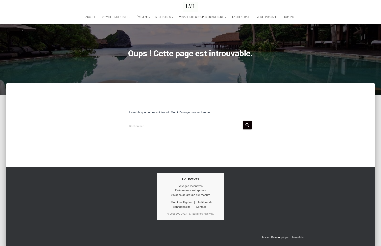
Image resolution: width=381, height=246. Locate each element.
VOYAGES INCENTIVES (115, 17)
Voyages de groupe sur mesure (190, 194)
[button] (130, 17)
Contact (289, 17)
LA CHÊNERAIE (241, 17)
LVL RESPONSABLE (267, 17)
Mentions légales (181, 202)
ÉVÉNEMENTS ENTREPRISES (154, 17)
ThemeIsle (297, 237)
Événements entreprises (190, 190)
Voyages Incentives (190, 185)
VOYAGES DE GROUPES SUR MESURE (201, 17)
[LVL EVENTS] (190, 7)
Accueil (91, 17)
